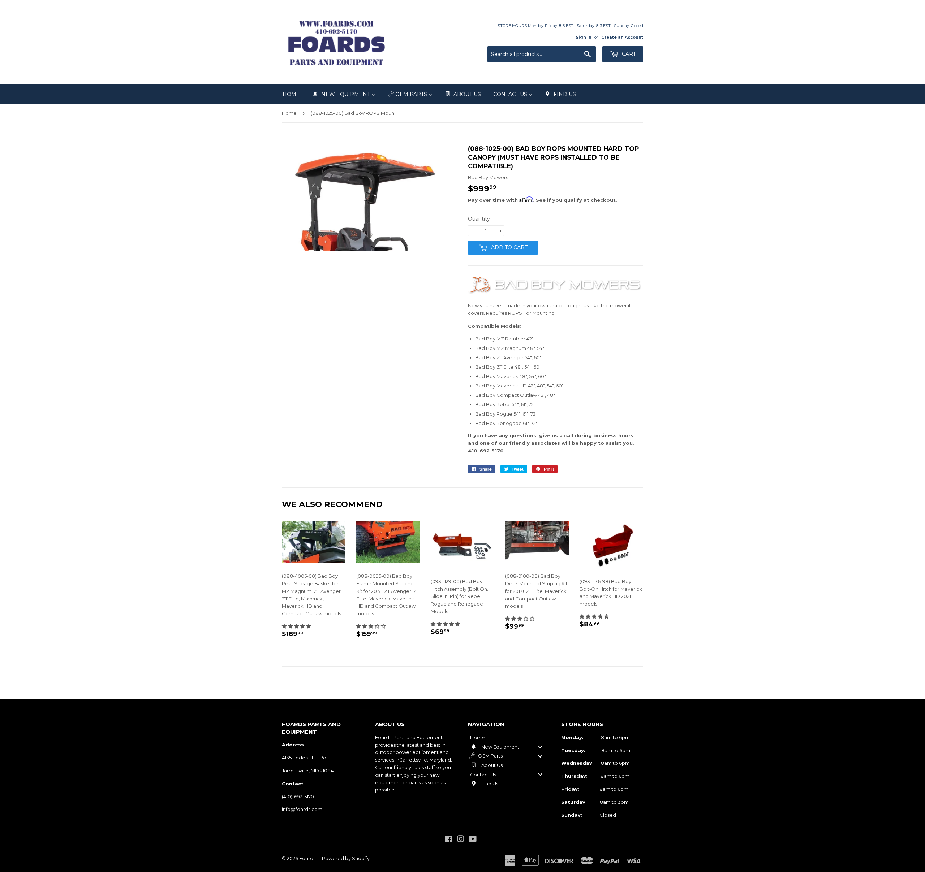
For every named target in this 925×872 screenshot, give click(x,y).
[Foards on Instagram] (460, 840)
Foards (307, 858)
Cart (628, 54)
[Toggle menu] (540, 747)
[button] (296, 626)
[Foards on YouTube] (473, 840)
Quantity (479, 219)
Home (289, 113)
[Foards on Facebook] (448, 840)
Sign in (583, 37)
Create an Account (622, 37)
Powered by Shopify (346, 858)
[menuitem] (291, 94)
